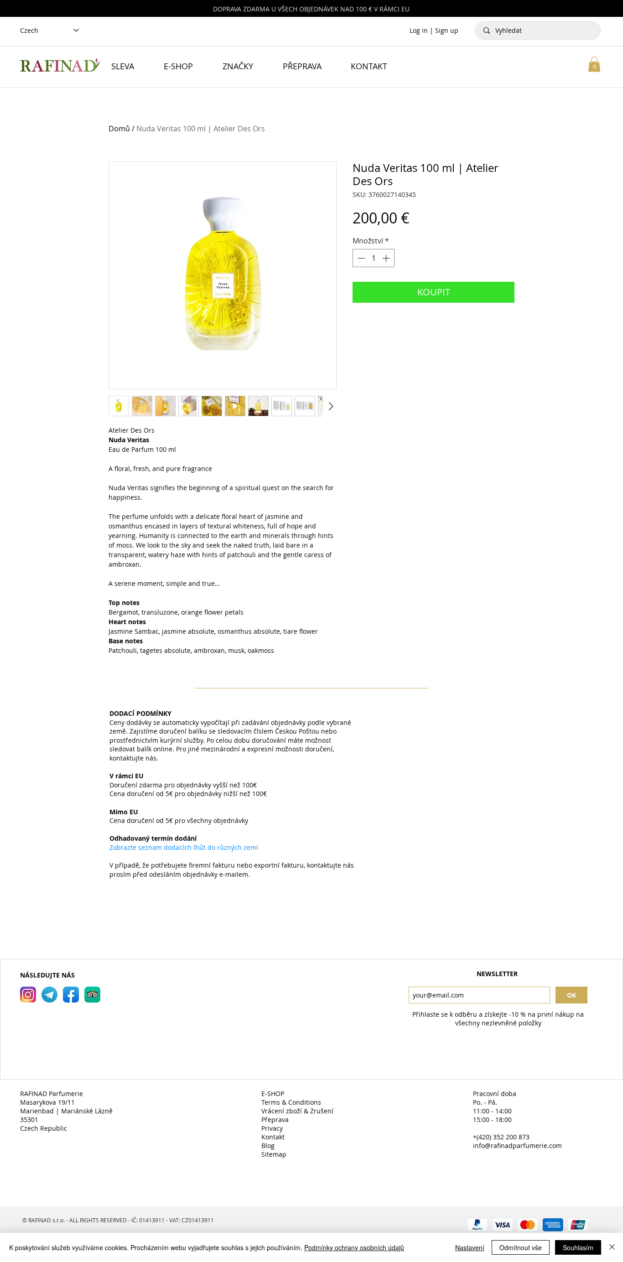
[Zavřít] (612, 1247)
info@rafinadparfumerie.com (517, 1145)
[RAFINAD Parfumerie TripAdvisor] (92, 995)
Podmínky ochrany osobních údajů (354, 1247)
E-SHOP (272, 1093)
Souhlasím (578, 1247)
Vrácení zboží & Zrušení (298, 1111)
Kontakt (273, 1137)
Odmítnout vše (520, 1247)
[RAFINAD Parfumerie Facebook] (71, 995)
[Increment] (386, 258)
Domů (119, 129)
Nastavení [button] (469, 1247)
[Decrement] (360, 258)
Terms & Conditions (291, 1102)
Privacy (272, 1128)
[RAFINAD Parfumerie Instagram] (28, 995)
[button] (594, 64)
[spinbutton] (373, 258)
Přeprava (275, 1119)
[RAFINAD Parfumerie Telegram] (49, 995)
